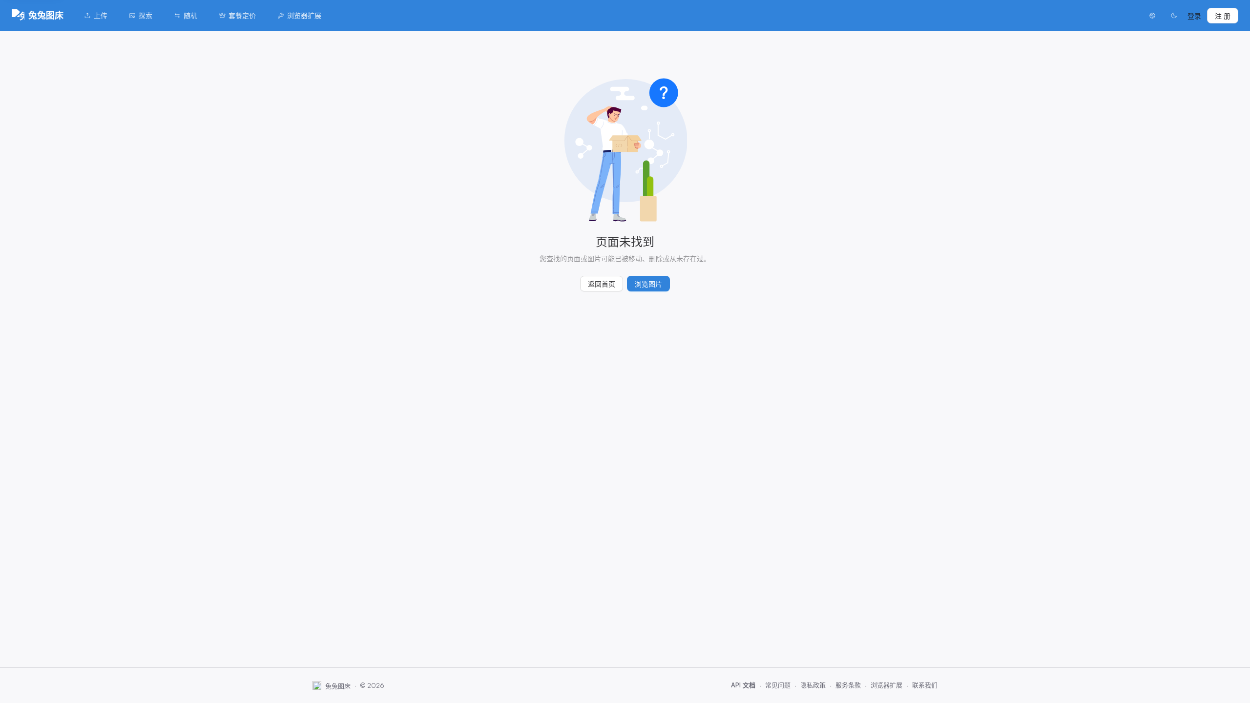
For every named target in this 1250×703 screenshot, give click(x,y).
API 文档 (743, 685)
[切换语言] (1152, 15)
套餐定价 (242, 15)
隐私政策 (813, 685)
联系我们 (925, 685)
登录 (1194, 16)
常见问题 (778, 685)
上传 (100, 15)
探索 (145, 15)
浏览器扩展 (304, 15)
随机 (190, 15)
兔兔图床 (45, 15)
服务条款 (848, 685)
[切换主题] (1174, 15)
